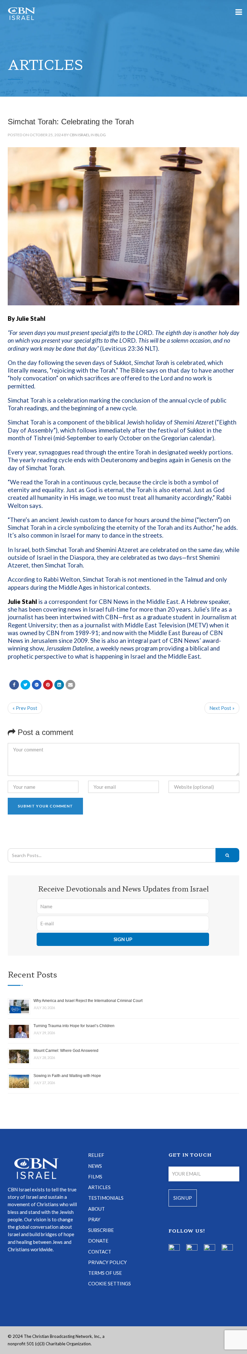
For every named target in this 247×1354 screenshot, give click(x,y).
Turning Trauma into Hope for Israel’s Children (73, 1026)
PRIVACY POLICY (107, 1262)
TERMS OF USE (105, 1273)
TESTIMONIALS (106, 1198)
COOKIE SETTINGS (109, 1283)
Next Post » (221, 708)
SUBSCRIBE (101, 1230)
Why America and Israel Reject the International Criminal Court (87, 1000)
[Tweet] (25, 685)
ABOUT (96, 1209)
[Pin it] (48, 685)
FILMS (95, 1176)
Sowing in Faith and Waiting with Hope (67, 1075)
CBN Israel (79, 134)
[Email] (70, 685)
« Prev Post (25, 708)
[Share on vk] (59, 685)
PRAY (94, 1219)
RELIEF (96, 1155)
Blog (100, 134)
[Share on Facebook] (14, 685)
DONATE (98, 1241)
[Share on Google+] (36, 685)
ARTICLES (99, 1187)
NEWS (95, 1166)
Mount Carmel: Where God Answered (65, 1050)
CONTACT (99, 1251)
